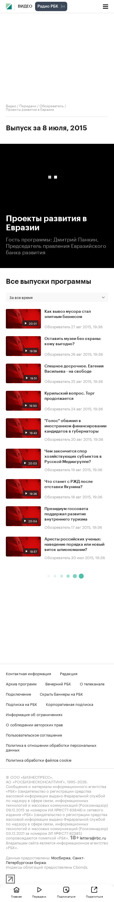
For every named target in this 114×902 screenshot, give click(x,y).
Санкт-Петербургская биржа (45, 859)
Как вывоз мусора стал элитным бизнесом (67, 314)
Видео (25, 6)
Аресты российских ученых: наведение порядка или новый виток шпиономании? (74, 544)
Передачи (27, 105)
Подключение (18, 694)
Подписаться (66, 896)
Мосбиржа (60, 857)
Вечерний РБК (58, 683)
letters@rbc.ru (93, 837)
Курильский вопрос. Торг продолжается (69, 396)
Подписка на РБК (21, 704)
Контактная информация (28, 673)
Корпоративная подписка (69, 704)
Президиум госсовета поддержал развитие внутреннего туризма (66, 514)
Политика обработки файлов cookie (39, 760)
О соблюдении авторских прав (34, 724)
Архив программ (21, 683)
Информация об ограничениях (34, 714)
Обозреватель (51, 105)
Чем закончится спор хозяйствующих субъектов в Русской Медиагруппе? (73, 456)
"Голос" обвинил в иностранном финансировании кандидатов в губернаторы (75, 426)
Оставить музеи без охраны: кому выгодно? (72, 341)
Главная (16, 896)
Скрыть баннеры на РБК (61, 694)
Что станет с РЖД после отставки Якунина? (68, 484)
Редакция (68, 673)
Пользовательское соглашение (34, 734)
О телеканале (92, 683)
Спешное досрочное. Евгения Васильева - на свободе (73, 369)
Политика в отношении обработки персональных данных (51, 747)
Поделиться (94, 896)
